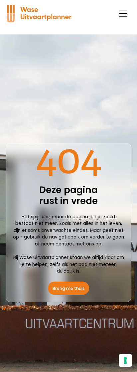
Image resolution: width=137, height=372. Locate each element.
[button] (123, 14)
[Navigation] (41, 14)
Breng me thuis (69, 288)
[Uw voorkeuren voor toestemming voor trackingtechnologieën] (125, 360)
